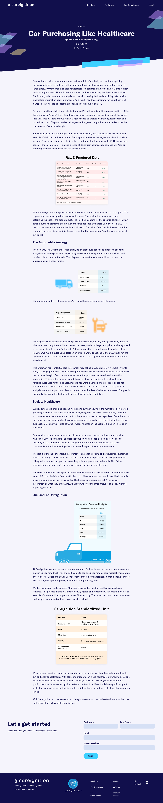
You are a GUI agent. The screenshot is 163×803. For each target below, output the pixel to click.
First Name (89, 722)
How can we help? (92, 743)
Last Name (125, 722)
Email (86, 733)
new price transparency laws (57, 81)
